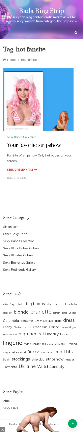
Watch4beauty (50, 366)
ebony (7, 327)
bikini (49, 304)
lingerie (12, 342)
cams (64, 312)
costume (27, 321)
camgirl (56, 312)
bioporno (58, 304)
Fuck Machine (10, 334)
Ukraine (27, 366)
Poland (72, 343)
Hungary (51, 334)
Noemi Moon (60, 344)
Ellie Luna (18, 327)
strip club (38, 359)
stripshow (55, 359)
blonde (21, 312)
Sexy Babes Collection (21, 137)
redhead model (19, 352)
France (54, 327)
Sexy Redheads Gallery (19, 269)
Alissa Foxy (8, 304)
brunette (40, 311)
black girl (7, 312)
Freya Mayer (68, 327)
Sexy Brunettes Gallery (19, 262)
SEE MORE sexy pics (20, 169)
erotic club (40, 327)
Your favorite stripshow (34, 145)
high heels (30, 333)
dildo (58, 321)
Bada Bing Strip (41, 11)
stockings (21, 359)
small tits (63, 351)
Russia (33, 351)
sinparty (46, 352)
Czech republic (44, 320)
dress (69, 320)
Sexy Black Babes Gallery (21, 248)
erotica (28, 327)
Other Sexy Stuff (15, 234)
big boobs (35, 303)
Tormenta (10, 367)
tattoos (70, 359)
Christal (72, 312)
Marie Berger (32, 343)
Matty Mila (47, 344)
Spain (6, 359)
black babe (71, 304)
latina (64, 334)
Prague (6, 352)
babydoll (20, 304)
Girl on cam (10, 227)
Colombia (11, 320)
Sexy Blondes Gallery (18, 255)
